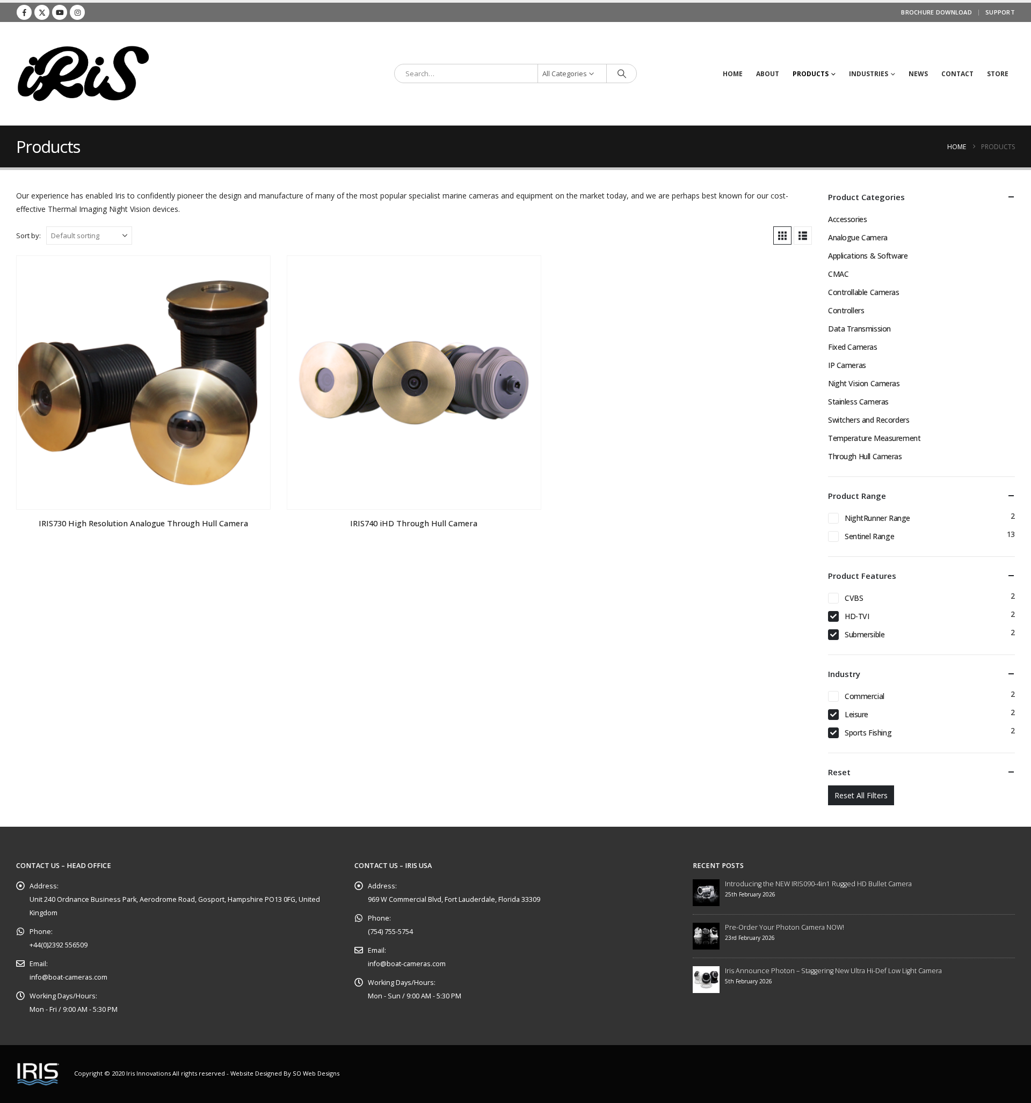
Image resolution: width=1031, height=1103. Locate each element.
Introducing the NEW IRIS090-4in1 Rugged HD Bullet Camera (818, 883)
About (767, 73)
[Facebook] (24, 12)
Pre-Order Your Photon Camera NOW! (784, 927)
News (918, 73)
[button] (782, 235)
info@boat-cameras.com (68, 977)
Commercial (864, 696)
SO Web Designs (316, 1073)
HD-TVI (857, 616)
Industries (868, 73)
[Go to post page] (706, 891)
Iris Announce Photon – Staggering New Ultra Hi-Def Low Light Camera (833, 970)
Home (733, 73)
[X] (41, 12)
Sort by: (28, 235)
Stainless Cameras (858, 401)
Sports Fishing (868, 732)
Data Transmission (859, 328)
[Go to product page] (143, 383)
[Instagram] (77, 12)
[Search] (622, 73)
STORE (997, 73)
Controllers (846, 310)
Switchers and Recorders (868, 420)
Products (811, 73)
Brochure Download (936, 12)
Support (1000, 12)
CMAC (838, 274)
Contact (957, 73)
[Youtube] (59, 12)
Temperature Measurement (874, 438)
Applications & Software (867, 256)
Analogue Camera (858, 237)
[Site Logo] (83, 73)
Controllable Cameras (863, 292)
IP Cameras (847, 365)
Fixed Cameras (852, 347)
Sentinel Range (869, 536)
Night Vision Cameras (864, 383)
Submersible (864, 634)
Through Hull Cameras (865, 456)
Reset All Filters (861, 795)
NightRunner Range (877, 518)
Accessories (847, 219)
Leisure (856, 714)
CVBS (854, 598)
